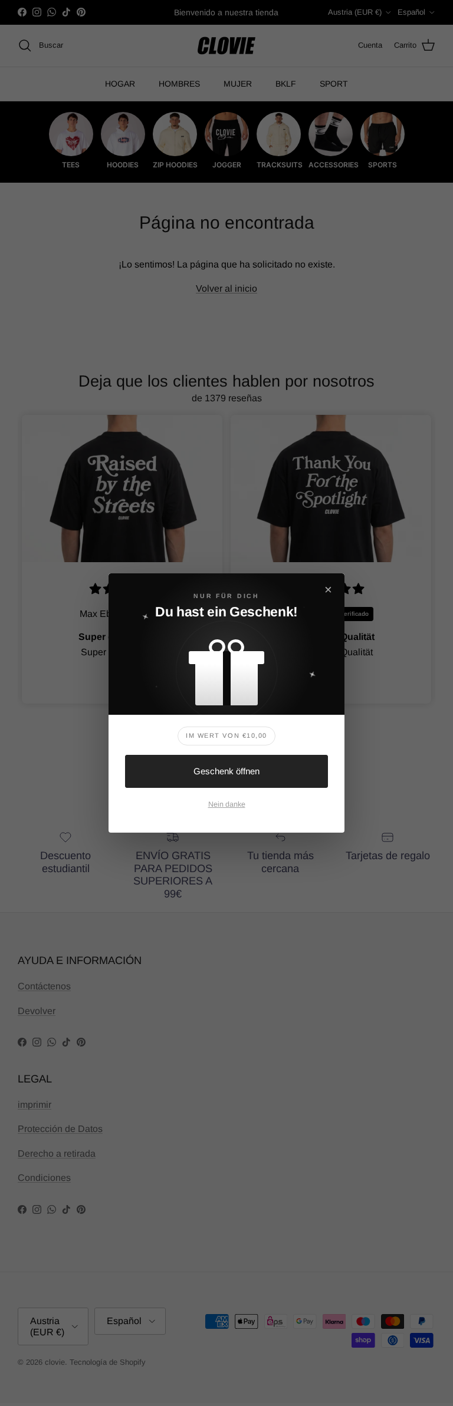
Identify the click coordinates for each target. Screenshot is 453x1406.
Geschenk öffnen (226, 771)
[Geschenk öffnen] (226, 666)
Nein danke (226, 804)
